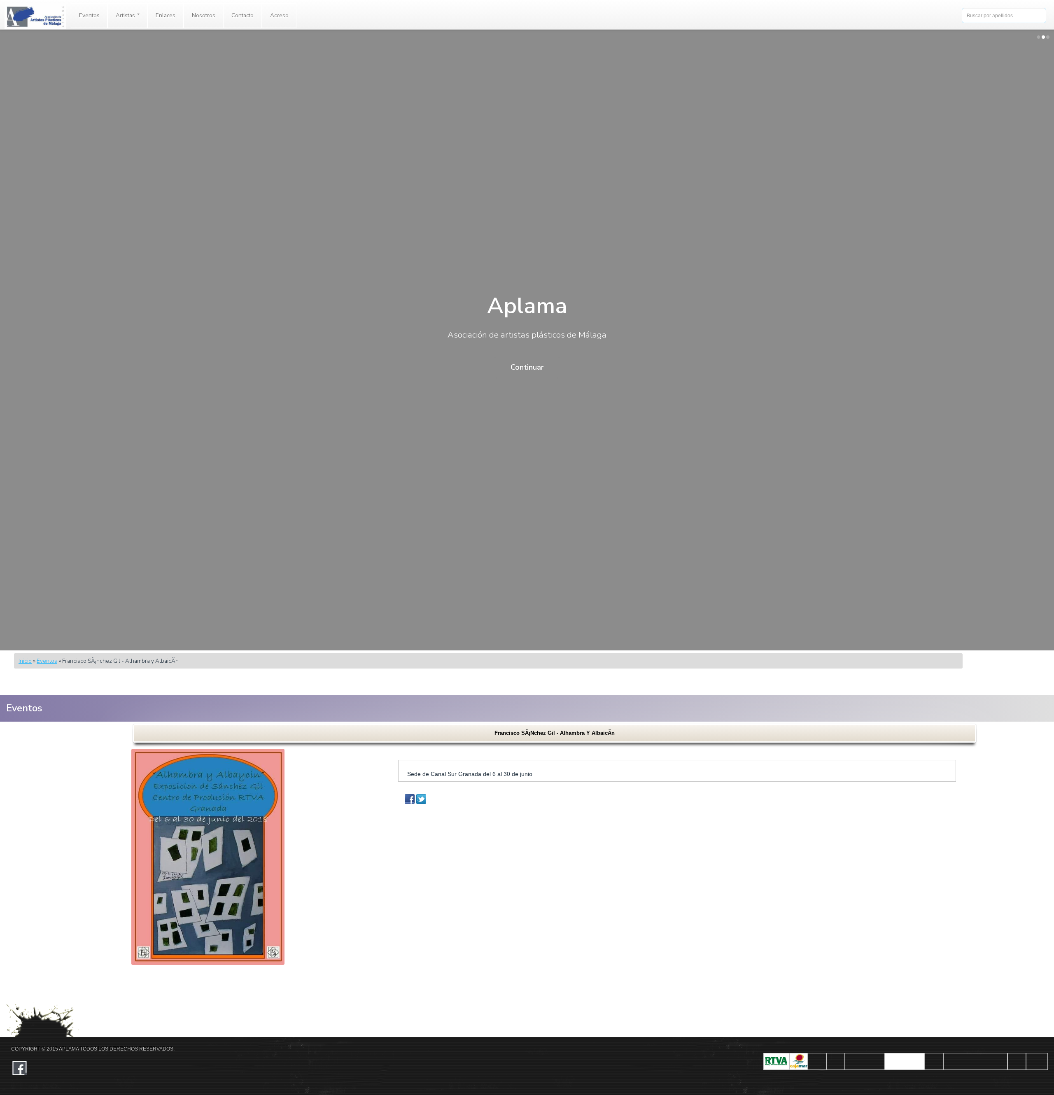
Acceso (279, 15)
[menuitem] (89, 15)
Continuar (527, 367)
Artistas (126, 15)
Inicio (25, 661)
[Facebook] (410, 799)
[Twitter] (421, 799)
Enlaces (165, 15)
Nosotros (203, 15)
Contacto (242, 15)
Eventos (89, 15)
